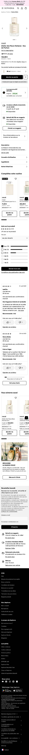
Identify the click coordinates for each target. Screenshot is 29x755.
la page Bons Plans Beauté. (8, 699)
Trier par (3, 234)
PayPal (19, 62)
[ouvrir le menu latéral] (2, 8)
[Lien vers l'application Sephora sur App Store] (18, 690)
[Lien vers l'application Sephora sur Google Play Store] (7, 690)
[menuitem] (22, 8)
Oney (23, 62)
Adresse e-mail (5, 515)
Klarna (3, 63)
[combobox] (15, 238)
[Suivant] (26, 28)
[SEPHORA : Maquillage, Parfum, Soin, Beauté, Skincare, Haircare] (9, 8)
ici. (11, 696)
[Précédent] (2, 28)
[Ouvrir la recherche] (18, 8)
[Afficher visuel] (14, 27)
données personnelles (7, 510)
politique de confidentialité (9, 511)
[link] (14, 269)
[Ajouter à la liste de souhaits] (15, 179)
